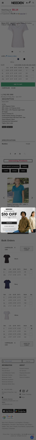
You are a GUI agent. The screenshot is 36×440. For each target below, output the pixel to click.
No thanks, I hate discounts (9, 226)
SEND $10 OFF (9, 223)
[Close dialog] (33, 209)
